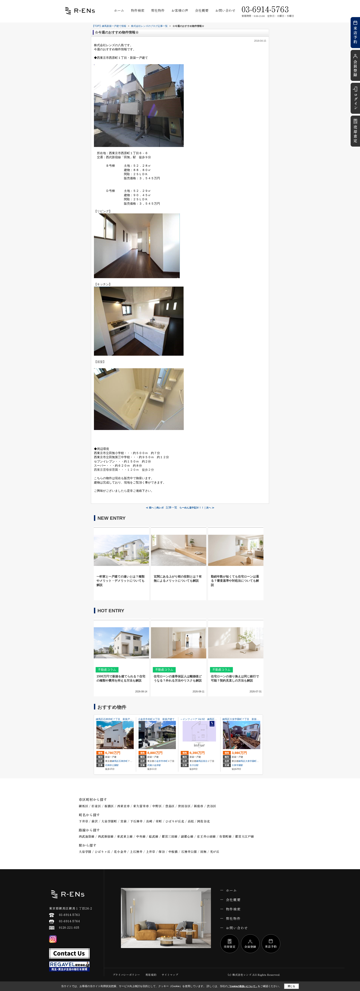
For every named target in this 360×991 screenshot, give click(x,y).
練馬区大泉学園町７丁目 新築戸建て (243, 719)
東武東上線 (125, 836)
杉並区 (96, 806)
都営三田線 (170, 836)
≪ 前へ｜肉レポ (155, 507)
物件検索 (137, 10)
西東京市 (123, 806)
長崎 (149, 821)
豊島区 (170, 806)
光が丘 (214, 851)
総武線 (153, 836)
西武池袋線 (86, 836)
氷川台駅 (194, 765)
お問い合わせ (225, 10)
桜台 (205, 761)
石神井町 (123, 761)
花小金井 (120, 851)
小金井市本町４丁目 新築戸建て (156, 719)
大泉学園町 (250, 761)
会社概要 (201, 10)
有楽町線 (225, 836)
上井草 (150, 851)
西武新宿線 (106, 836)
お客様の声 (179, 10)
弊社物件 (158, 10)
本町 (165, 761)
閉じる (291, 986)
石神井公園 (189, 851)
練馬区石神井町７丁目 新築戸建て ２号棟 (120, 719)
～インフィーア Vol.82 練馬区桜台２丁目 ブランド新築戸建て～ (217, 719)
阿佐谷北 (203, 821)
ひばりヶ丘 (102, 851)
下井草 (83, 821)
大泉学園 (85, 851)
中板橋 (173, 851)
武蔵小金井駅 (154, 765)
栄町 (159, 821)
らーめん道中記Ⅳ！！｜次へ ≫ (196, 507)
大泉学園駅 (237, 765)
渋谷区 (211, 806)
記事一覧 (171, 507)
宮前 (123, 821)
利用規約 (151, 975)
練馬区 (115, 761)
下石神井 (136, 821)
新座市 (198, 806)
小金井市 (158, 761)
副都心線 (187, 836)
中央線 (141, 836)
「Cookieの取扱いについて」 (243, 986)
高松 (191, 821)
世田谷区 (184, 806)
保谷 (162, 851)
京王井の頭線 (206, 836)
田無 (203, 851)
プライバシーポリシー (126, 975)
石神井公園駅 (112, 765)
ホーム (119, 10)
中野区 (157, 806)
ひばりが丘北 (174, 821)
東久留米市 (141, 806)
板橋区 (109, 806)
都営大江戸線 (244, 836)
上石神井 (136, 851)
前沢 (95, 821)
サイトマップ (170, 975)
